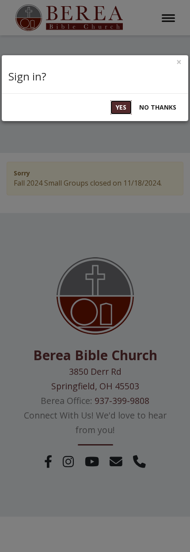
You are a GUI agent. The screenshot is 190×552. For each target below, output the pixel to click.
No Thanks (157, 107)
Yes (121, 107)
